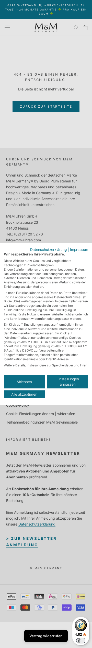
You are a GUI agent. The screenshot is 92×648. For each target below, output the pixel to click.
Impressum (79, 249)
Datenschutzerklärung (48, 249)
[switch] (80, 640)
